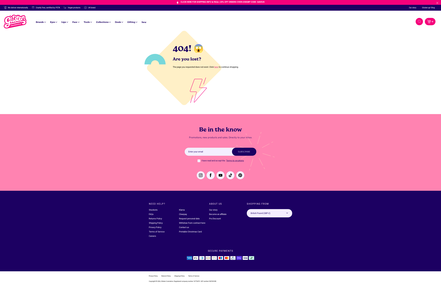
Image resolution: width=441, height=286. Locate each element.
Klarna (182, 210)
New (144, 22)
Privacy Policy (155, 227)
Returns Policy (155, 218)
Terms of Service (157, 231)
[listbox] (269, 213)
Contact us (184, 227)
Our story (412, 8)
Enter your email (195, 151)
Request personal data (189, 218)
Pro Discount (215, 218)
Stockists (153, 210)
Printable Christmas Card (190, 231)
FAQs (151, 214)
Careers (152, 236)
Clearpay (183, 214)
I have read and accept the (213, 160)
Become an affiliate (217, 214)
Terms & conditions (235, 160)
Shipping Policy (156, 223)
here (216, 67)
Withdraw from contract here (192, 223)
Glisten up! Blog (428, 8)
